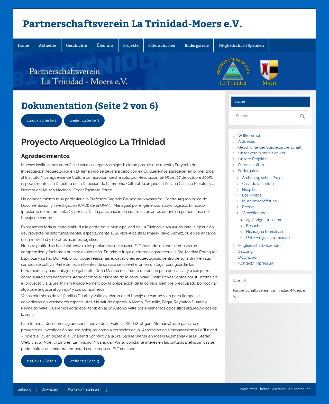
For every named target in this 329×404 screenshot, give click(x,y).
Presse (248, 207)
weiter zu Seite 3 (84, 120)
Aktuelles (48, 45)
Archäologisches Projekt (263, 177)
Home (23, 45)
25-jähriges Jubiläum (264, 220)
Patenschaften (161, 45)
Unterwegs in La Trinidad (268, 237)
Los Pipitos (251, 195)
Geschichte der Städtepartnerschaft (269, 147)
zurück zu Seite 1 (41, 120)
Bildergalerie (197, 45)
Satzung (245, 251)
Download (247, 257)
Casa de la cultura (258, 183)
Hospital (249, 189)
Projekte (131, 45)
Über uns (105, 45)
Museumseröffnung (259, 201)
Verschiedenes (255, 213)
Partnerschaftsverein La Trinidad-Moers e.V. (132, 23)
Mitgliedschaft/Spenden (241, 45)
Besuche (254, 225)
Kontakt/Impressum (256, 263)
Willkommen (249, 135)
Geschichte (76, 45)
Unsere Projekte (252, 159)
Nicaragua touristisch (264, 231)
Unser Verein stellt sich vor (261, 153)
